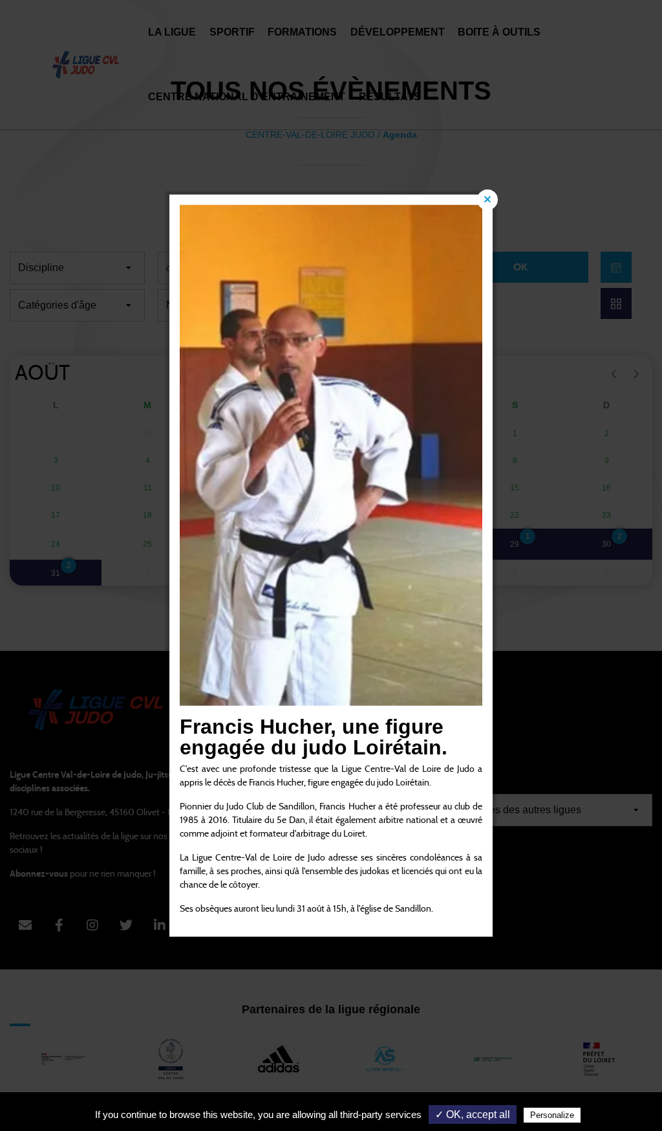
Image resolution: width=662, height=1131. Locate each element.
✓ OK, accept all (472, 1114)
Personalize (552, 1115)
